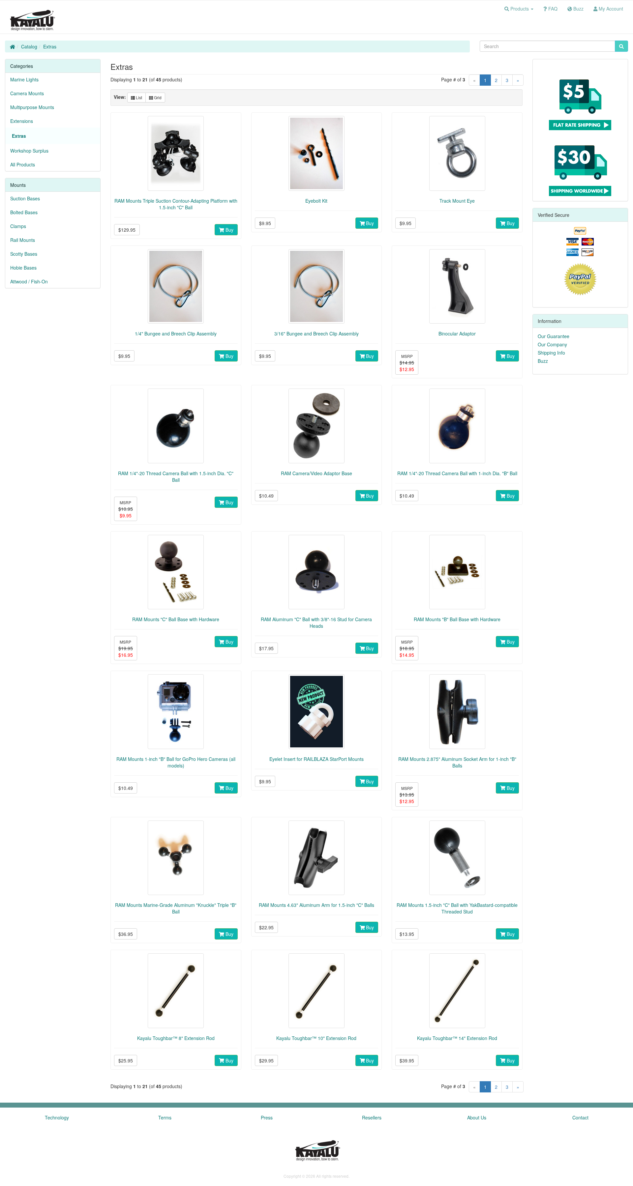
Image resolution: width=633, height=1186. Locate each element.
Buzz (543, 361)
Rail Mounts (22, 240)
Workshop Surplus (29, 150)
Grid (157, 97)
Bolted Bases (24, 212)
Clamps (18, 226)
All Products (22, 164)
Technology (57, 1117)
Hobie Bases (23, 267)
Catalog (29, 46)
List (138, 97)
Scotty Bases (23, 253)
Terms (164, 1117)
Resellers (371, 1117)
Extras (49, 46)
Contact (580, 1117)
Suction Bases (25, 198)
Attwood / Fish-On (29, 281)
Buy (228, 229)
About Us (476, 1117)
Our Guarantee (553, 336)
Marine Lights (24, 79)
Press (267, 1117)
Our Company (552, 344)
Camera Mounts (27, 93)
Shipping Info (551, 352)
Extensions (21, 121)
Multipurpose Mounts (32, 107)
